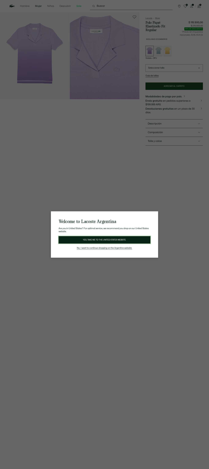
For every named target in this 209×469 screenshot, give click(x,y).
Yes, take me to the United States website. (104, 240)
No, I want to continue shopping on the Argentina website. (104, 248)
